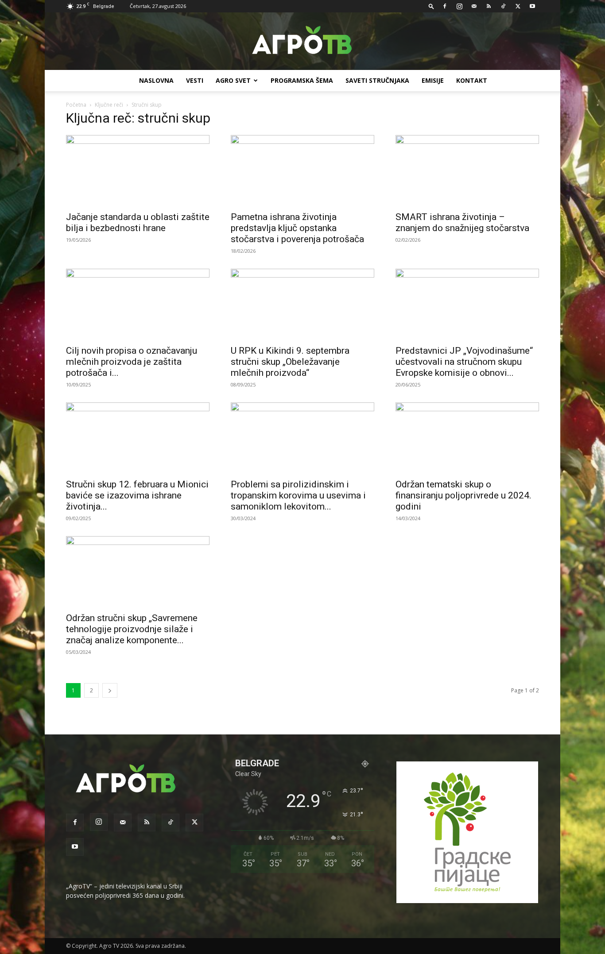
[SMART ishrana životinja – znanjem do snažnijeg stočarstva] (467, 170)
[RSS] (488, 6)
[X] (517, 6)
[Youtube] (532, 6)
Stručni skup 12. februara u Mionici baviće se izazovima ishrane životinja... (137, 495)
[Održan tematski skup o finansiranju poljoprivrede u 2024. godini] (467, 437)
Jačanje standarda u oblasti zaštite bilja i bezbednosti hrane (137, 222)
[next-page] (109, 690)
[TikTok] (503, 6)
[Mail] (474, 6)
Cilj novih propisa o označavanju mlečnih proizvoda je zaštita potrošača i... (131, 361)
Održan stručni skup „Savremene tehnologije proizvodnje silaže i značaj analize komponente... (132, 629)
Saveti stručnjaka (377, 80)
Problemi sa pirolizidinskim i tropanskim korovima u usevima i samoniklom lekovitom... (298, 495)
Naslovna (156, 80)
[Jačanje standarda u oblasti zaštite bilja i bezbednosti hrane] (137, 170)
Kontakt (471, 80)
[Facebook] (444, 6)
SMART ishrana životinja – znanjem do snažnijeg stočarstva (462, 222)
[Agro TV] (302, 42)
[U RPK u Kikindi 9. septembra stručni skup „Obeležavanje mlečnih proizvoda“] (302, 304)
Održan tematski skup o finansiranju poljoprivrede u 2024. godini (463, 495)
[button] (431, 6)
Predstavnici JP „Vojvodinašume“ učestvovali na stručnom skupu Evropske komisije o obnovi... (464, 361)
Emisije (433, 80)
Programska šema (302, 80)
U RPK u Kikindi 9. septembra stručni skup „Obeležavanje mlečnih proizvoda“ (290, 361)
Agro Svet (233, 80)
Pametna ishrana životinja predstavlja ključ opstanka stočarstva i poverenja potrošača (297, 228)
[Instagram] (459, 6)
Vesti (194, 80)
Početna (76, 104)
